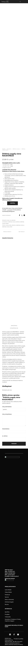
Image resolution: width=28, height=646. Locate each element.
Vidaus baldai (8, 592)
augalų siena (8, 225)
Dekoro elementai (9, 599)
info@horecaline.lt (6, 167)
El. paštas (5, 436)
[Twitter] (22, 215)
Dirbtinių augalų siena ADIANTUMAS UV (7, 283)
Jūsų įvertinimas (7, 406)
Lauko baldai (8, 589)
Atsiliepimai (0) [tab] (14, 328)
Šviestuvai (7, 594)
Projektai (7, 614)
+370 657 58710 (11, 574)
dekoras (14, 225)
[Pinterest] (25, 215)
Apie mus (7, 612)
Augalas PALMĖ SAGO (6, 309)
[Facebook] (20, 215)
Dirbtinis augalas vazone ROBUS (18, 257)
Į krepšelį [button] (5, 261)
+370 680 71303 (5, 166)
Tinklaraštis (8, 616)
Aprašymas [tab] (14, 325)
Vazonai (7, 597)
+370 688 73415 (5, 164)
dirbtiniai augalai (20, 225)
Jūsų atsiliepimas (7, 414)
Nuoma (7, 604)
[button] (19, 1)
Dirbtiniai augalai (9, 602)
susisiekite (9, 209)
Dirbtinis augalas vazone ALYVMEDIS (18, 283)
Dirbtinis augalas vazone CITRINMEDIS (6, 257)
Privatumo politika (18, 638)
